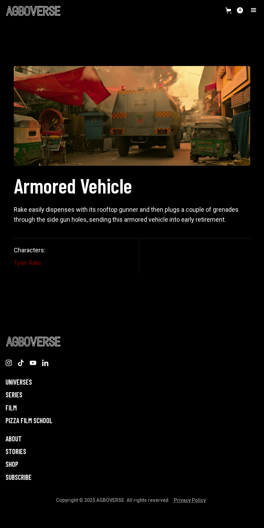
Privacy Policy (189, 500)
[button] (234, 10)
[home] (33, 11)
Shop (12, 464)
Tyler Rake (28, 262)
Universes (19, 382)
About (14, 438)
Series (14, 394)
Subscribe (19, 477)
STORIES (16, 451)
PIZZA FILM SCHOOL (29, 420)
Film (11, 407)
